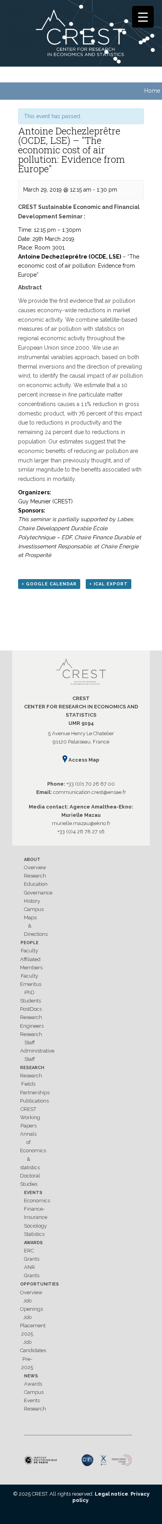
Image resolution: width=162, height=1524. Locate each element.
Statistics (34, 1234)
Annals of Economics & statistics (33, 1150)
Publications (34, 1101)
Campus (34, 909)
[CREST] (80, 35)
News (31, 1376)
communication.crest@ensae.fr (89, 792)
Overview (35, 867)
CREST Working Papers (30, 1117)
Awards (33, 1242)
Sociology (35, 1226)
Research (35, 876)
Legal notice (111, 1494)
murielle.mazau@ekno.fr (81, 823)
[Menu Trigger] (143, 17)
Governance (38, 893)
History (32, 901)
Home (152, 91)
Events (33, 1192)
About (32, 859)
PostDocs (31, 1009)
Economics (37, 1201)
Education (36, 884)
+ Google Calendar (49, 584)
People (29, 942)
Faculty (29, 951)
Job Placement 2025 (33, 1325)
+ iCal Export (108, 584)
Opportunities (39, 1284)
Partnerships (35, 1092)
